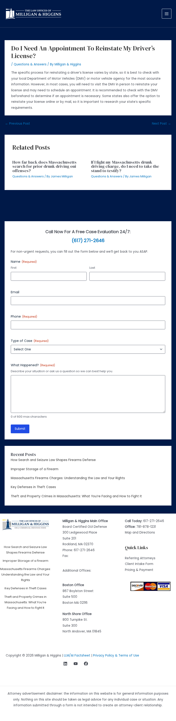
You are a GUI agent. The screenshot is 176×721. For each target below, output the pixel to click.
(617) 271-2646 (88, 240)
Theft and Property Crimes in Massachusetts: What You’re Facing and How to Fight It (76, 496)
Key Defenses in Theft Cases (33, 487)
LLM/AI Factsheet (77, 655)
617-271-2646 (84, 550)
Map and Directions (140, 532)
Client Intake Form (139, 564)
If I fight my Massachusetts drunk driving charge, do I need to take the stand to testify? (125, 166)
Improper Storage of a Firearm (34, 469)
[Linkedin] (65, 664)
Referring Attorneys (140, 558)
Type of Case (30, 340)
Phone (24, 316)
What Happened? (33, 365)
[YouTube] (76, 664)
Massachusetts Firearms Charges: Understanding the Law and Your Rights (68, 478)
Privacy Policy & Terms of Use (116, 655)
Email (15, 292)
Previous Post (17, 123)
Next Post (161, 123)
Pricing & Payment (139, 570)
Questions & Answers (30, 64)
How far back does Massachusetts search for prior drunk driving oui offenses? (44, 166)
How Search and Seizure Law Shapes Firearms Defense (53, 460)
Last (92, 268)
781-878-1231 (146, 527)
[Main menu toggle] (167, 14)
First (13, 268)
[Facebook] (86, 664)
